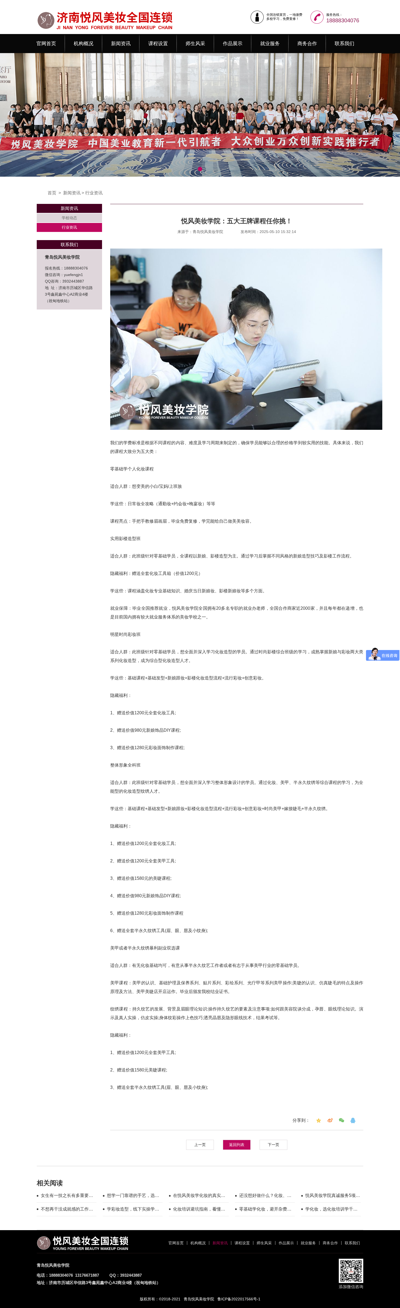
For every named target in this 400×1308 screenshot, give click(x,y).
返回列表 (236, 1144)
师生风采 (195, 43)
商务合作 (307, 43)
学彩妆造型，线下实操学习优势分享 (133, 1210)
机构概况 (83, 43)
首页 (52, 193)
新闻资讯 (121, 43)
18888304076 (342, 20)
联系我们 (344, 43)
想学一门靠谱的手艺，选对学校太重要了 (133, 1196)
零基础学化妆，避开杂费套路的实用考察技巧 (265, 1210)
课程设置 (158, 43)
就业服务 (270, 43)
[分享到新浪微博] (330, 1120)
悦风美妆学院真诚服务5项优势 (332, 1196)
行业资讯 (94, 193)
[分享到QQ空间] (318, 1120)
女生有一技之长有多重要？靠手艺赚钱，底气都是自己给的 (67, 1196)
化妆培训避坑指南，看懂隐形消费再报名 (199, 1210)
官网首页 (46, 43)
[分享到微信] (341, 1120)
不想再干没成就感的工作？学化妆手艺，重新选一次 (67, 1210)
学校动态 (69, 218)
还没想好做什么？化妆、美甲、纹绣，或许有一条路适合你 (265, 1196)
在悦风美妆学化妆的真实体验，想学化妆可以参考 (199, 1196)
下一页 (273, 1144)
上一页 (200, 1144)
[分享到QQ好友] (353, 1120)
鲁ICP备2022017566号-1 (238, 1299)
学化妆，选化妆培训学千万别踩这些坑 (331, 1210)
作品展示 (232, 43)
